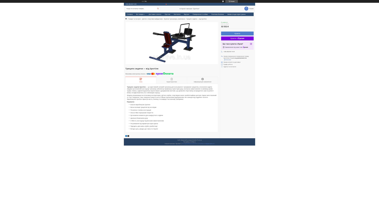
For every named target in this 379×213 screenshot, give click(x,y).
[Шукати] (158, 9)
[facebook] (126, 136)
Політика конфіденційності (206, 143)
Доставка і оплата (155, 14)
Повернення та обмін (200, 14)
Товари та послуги (134, 19)
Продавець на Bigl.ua (189, 142)
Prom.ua (199, 140)
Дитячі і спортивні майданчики (152, 19)
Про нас (167, 14)
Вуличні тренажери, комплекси (174, 19)
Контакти (177, 14)
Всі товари (140, 14)
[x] (128, 136)
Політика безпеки (217, 14)
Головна (130, 14)
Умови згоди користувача (236, 14)
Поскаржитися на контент (189, 143)
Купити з (234, 38)
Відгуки (186, 14)
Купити (237, 34)
